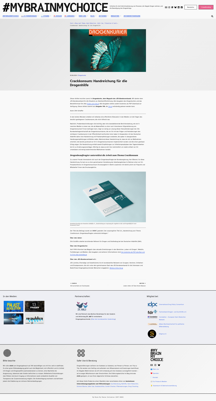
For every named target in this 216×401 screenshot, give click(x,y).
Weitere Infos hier (116, 268)
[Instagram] (169, 7)
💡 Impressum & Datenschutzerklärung (164, 386)
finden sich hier (92, 104)
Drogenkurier (82, 75)
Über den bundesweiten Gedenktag (103, 319)
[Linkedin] (179, 7)
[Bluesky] (175, 7)
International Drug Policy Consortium (171, 304)
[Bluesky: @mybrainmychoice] (159, 365)
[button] (190, 7)
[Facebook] (182, 7)
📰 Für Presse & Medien (159, 381)
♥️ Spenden (155, 373)
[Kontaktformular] (166, 7)
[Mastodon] (172, 7)
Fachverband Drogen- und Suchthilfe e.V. (173, 312)
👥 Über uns (155, 369)
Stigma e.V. (163, 334)
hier (109, 106)
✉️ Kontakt (154, 377)
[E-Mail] (152, 365)
